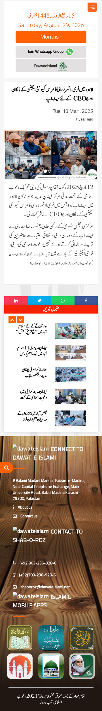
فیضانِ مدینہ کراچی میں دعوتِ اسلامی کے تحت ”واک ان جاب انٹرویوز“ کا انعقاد (31, 400)
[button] (12, 319)
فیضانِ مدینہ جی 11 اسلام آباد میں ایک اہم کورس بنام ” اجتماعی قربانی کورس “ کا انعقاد (32, 356)
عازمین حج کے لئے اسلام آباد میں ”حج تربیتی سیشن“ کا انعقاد (31, 332)
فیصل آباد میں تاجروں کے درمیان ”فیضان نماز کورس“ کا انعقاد (32, 419)
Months (50, 36)
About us (25, 507)
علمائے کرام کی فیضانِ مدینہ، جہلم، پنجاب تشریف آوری (34, 375)
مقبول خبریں (51, 309)
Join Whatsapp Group (46, 51)
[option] (51, 331)
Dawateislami (46, 66)
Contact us (29, 516)
